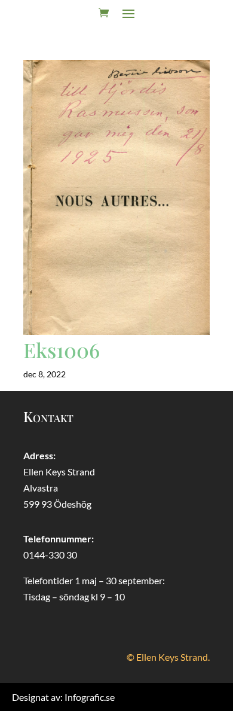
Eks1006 (61, 350)
